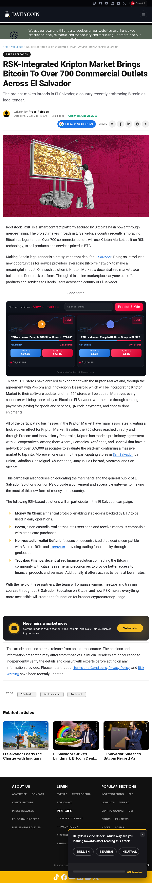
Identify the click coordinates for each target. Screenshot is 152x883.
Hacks (106, 827)
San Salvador (123, 454)
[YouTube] (106, 3)
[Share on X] (112, 124)
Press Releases (16, 47)
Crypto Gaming (113, 810)
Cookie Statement (70, 818)
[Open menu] (143, 14)
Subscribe (130, 628)
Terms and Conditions (90, 667)
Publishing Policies (26, 827)
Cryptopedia (81, 794)
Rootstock (77, 694)
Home (5, 47)
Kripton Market (52, 694)
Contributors (22, 802)
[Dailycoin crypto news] (22, 14)
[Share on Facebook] (120, 124)
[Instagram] (118, 3)
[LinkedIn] (112, 3)
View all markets (46, 307)
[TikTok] (94, 3)
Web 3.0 (124, 802)
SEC (130, 794)
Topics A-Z (64, 802)
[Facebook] (100, 3)
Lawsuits (108, 802)
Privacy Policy (119, 667)
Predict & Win (129, 307)
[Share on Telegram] (137, 124)
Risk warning (66, 835)
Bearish (106, 851)
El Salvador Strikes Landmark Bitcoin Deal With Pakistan (73, 758)
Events (62, 794)
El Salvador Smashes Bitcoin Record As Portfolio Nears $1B (122, 758)
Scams (119, 827)
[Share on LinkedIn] (128, 124)
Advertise (19, 794)
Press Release (39, 112)
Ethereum (57, 547)
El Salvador (102, 257)
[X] (124, 3)
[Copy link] (145, 124)
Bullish (83, 851)
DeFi (131, 810)
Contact (37, 794)
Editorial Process (25, 819)
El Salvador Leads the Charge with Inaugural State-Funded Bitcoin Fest (23, 760)
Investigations (113, 794)
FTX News (121, 819)
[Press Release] (6, 113)
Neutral (130, 851)
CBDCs (106, 819)
